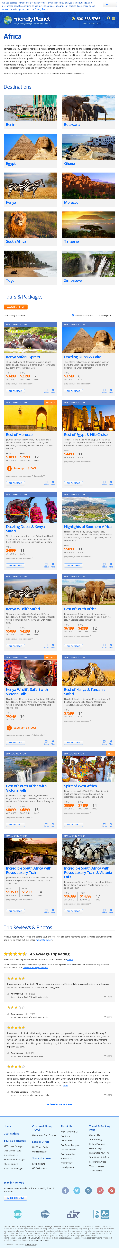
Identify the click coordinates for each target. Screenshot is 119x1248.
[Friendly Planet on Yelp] (111, 1189)
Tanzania (71, 241)
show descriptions (84, 315)
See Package (15, 391)
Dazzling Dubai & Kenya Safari (25, 528)
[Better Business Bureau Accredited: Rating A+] (102, 1214)
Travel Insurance (96, 1166)
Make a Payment (97, 1144)
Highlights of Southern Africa (88, 526)
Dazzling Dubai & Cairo (82, 357)
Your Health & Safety (99, 1157)
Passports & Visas (97, 1162)
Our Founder (67, 1141)
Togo (10, 280)
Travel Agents (95, 1171)
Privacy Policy (41, 9)
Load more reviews (60, 1104)
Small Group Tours (12, 1151)
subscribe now (15, 1198)
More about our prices (38, 1240)
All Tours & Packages (13, 1146)
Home (7, 1126)
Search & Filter (15, 306)
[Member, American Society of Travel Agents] (18, 1214)
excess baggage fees (68, 1238)
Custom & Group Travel (42, 1128)
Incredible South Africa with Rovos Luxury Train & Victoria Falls (88, 872)
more (65, 1085)
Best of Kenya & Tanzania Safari (85, 691)
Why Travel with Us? (70, 1132)
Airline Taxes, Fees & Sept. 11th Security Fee (23, 1238)
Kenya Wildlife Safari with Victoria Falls (27, 691)
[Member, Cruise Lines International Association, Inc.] (73, 1214)
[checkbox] (73, 315)
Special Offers (40, 1141)
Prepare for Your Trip (99, 1153)
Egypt (11, 163)
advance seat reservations (90, 1238)
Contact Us (94, 1135)
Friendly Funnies (68, 1167)
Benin (10, 124)
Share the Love (41, 1158)
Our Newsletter (39, 1152)
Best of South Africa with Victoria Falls (26, 788)
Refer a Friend (38, 1164)
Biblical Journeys (11, 1164)
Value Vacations (11, 1155)
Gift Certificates (39, 1168)
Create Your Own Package (44, 1135)
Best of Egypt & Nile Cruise (85, 434)
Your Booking (95, 1139)
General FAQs (95, 1148)
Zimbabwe (73, 280)
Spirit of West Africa (80, 786)
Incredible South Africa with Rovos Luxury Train (28, 870)
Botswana (72, 124)
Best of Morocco (19, 434)
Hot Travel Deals (40, 1147)
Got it (110, 4)
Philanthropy (66, 1163)
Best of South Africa (80, 609)
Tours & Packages (15, 1140)
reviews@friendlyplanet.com (35, 967)
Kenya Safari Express (23, 357)
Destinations (11, 1133)
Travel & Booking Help (99, 1128)
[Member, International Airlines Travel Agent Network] (46, 1214)
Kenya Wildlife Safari (23, 609)
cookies (5, 9)
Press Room (66, 1158)
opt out (21, 9)
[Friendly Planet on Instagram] (88, 1189)
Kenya (11, 202)
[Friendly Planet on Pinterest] (100, 1189)
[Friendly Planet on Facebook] (65, 1189)
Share (109, 996)
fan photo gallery (44, 940)
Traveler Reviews (68, 1150)
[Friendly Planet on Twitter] (77, 1189)
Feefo (70, 959)
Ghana (69, 163)
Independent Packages (14, 1160)
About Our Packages (13, 1168)
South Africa (16, 241)
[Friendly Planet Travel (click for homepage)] (27, 20)
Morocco (71, 202)
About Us (66, 1126)
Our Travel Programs (71, 1145)
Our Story (65, 1136)
